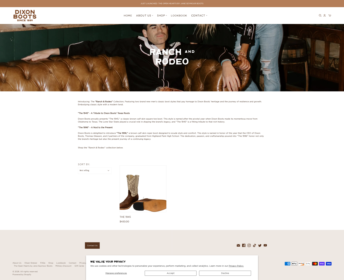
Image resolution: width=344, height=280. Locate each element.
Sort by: (84, 164)
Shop (50, 263)
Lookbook (179, 15)
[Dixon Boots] (24, 15)
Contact (72, 263)
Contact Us (92, 245)
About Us (16, 263)
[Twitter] (259, 245)
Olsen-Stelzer (30, 263)
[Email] (238, 245)
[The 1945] (143, 188)
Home (128, 15)
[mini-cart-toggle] (330, 15)
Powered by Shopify (21, 274)
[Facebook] (243, 245)
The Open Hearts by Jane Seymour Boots (33, 266)
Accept (170, 273)
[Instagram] (249, 245)
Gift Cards (79, 266)
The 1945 (125, 217)
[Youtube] (265, 245)
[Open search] (320, 15)
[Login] (324, 15)
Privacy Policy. (236, 266)
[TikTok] (254, 245)
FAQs (42, 263)
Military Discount (63, 266)
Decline (225, 273)
